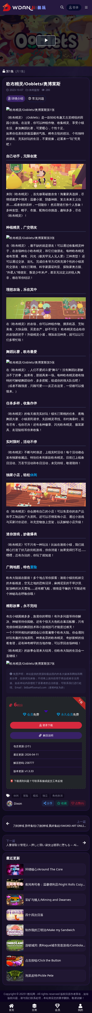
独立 (45, 795)
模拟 (35, 795)
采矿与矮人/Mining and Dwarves (48, 900)
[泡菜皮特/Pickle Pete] (15, 975)
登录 (76, 7)
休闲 (33, 474)
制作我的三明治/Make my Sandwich (50, 930)
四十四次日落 (34, 915)
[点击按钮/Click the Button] (15, 960)
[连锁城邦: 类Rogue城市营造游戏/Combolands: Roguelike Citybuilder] (15, 945)
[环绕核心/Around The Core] (15, 869)
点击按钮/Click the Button (43, 960)
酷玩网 (31, 994)
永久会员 (67, 714)
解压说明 (47, 735)
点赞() (79, 803)
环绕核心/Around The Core (44, 869)
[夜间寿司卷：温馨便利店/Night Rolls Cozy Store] (15, 884)
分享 (49, 803)
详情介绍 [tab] (17, 98)
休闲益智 (34, 90)
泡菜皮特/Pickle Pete (39, 975)
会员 (30, 714)
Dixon (18, 803)
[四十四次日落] (15, 915)
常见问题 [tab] (38, 98)
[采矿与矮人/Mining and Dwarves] (15, 899)
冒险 (33, 567)
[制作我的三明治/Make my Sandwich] (15, 930)
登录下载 (48, 725)
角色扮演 (57, 795)
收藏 (64, 803)
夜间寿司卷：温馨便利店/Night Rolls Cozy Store (58, 884)
